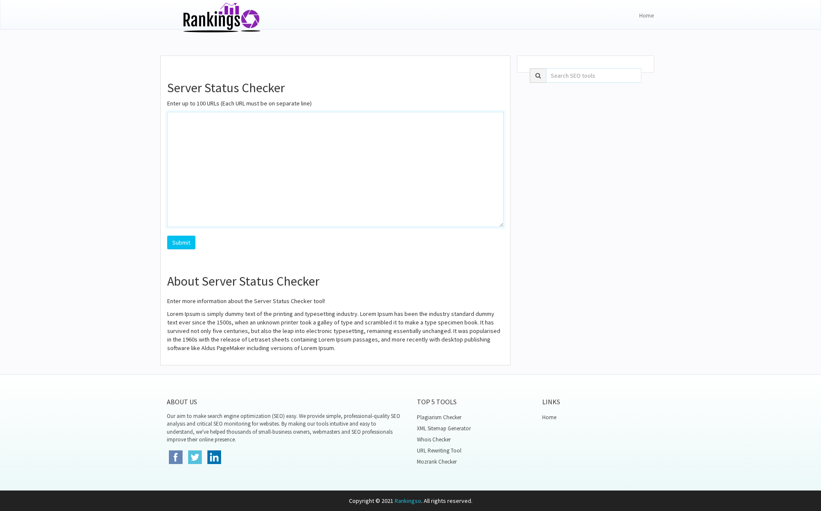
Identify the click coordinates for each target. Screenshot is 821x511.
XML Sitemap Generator (444, 428)
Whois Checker (434, 439)
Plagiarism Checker (439, 417)
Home (646, 15)
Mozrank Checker (437, 461)
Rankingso (408, 501)
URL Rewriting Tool (439, 450)
